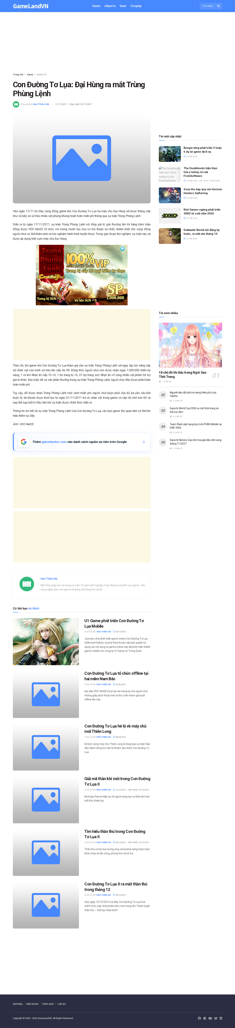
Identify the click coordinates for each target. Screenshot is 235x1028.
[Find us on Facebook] (199, 1018)
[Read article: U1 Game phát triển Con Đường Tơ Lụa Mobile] (46, 641)
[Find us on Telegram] (204, 1018)
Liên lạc (62, 1004)
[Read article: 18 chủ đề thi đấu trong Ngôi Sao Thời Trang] (190, 345)
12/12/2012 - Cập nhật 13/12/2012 (132, 790)
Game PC (42, 74)
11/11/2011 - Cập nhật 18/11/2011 (73, 104)
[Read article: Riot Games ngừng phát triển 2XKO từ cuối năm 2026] (170, 216)
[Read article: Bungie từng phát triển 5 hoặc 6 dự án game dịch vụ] (170, 154)
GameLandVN (30, 6)
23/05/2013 (120, 684)
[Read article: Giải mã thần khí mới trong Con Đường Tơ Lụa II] (46, 799)
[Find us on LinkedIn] (221, 1018)
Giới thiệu (18, 1004)
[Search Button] (218, 6)
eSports (110, 6)
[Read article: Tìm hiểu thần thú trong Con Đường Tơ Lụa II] (46, 852)
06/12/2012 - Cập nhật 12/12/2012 (132, 842)
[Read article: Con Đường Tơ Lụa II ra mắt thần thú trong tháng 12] (46, 904)
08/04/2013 (120, 737)
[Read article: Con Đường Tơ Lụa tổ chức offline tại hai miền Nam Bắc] (46, 694)
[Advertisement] (117, 43)
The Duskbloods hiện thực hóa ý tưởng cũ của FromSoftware (201, 172)
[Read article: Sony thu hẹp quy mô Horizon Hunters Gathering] (170, 195)
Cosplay (136, 6)
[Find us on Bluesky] (215, 1018)
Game (96, 6)
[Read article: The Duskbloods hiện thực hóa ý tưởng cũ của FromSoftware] (170, 174)
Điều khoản (32, 1004)
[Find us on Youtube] (210, 1018)
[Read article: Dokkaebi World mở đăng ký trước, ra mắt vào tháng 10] (170, 236)
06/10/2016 (120, 632)
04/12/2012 (120, 895)
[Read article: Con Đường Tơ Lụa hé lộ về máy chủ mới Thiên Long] (46, 747)
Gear (123, 6)
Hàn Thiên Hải (41, 104)
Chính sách (48, 1004)
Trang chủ (18, 74)
